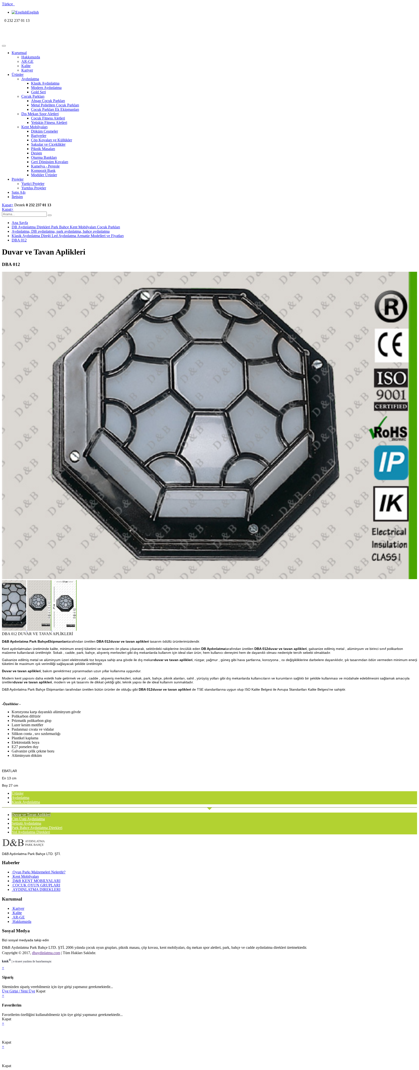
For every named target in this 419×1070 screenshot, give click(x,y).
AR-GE (27, 61)
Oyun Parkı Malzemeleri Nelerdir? (38, 872)
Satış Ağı (18, 192)
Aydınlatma (30, 79)
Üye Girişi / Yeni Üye (18, 991)
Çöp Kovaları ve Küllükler (51, 140)
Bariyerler (38, 136)
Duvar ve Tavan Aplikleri (31, 815)
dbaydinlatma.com (46, 953)
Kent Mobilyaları (34, 127)
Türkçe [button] (8, 4)
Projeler (18, 179)
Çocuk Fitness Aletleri (48, 118)
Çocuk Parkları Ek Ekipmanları (55, 109)
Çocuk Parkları (32, 96)
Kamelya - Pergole (45, 166)
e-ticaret (17, 961)
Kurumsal (19, 53)
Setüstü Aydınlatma (26, 823)
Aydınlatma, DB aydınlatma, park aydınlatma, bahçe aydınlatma (61, 231)
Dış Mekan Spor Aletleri (40, 114)
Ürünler (18, 74)
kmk (6, 961)
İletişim (17, 197)
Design (36, 153)
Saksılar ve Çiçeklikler (48, 144)
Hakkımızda (30, 57)
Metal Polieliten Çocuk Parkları (55, 105)
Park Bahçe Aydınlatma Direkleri (37, 828)
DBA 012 (19, 240)
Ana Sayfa (20, 223)
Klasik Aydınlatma (45, 83)
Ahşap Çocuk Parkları (48, 101)
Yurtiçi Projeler (32, 184)
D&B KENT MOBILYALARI (36, 881)
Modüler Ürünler (44, 175)
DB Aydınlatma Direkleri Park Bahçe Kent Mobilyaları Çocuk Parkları (66, 227)
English (33, 12)
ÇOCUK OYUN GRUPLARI (36, 885)
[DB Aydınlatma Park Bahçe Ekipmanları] (33, 40)
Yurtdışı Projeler (33, 188)
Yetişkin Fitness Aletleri (49, 122)
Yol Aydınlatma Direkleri (31, 832)
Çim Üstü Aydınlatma (28, 819)
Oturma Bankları (44, 157)
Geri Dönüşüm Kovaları (49, 162)
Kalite (26, 66)
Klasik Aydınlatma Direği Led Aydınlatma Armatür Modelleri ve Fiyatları (68, 236)
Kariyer (27, 70)
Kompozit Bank (43, 170)
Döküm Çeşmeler (44, 131)
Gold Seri (38, 92)
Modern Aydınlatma (46, 88)
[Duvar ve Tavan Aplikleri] (209, 578)
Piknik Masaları (43, 149)
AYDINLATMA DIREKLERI (36, 889)
